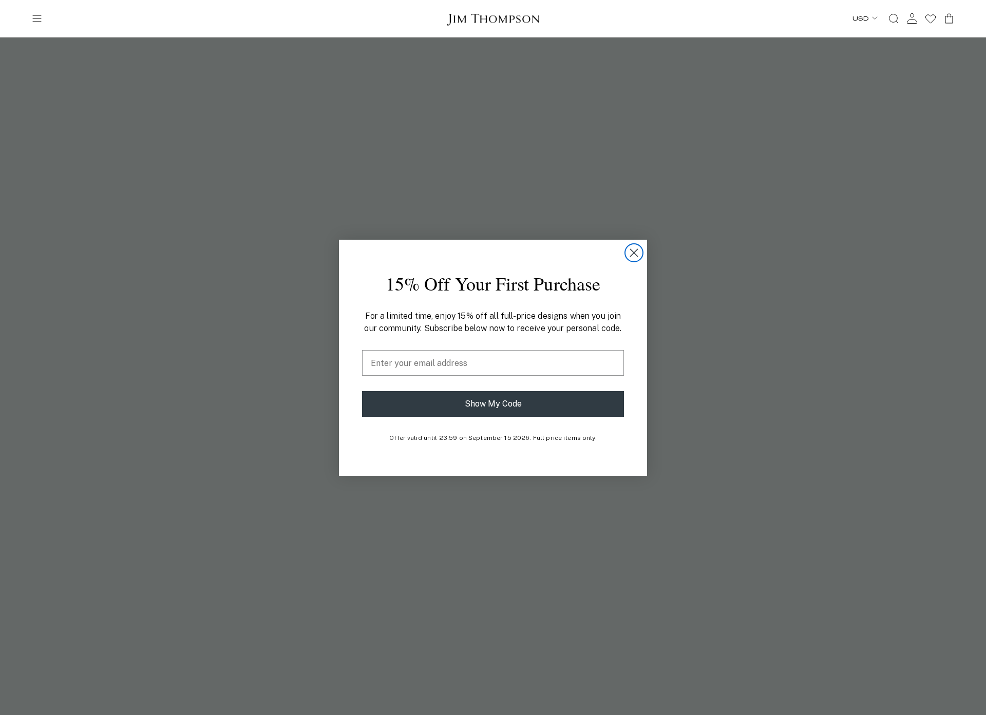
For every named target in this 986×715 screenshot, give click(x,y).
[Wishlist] (930, 18)
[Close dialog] (634, 253)
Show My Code (493, 404)
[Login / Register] (912, 18)
